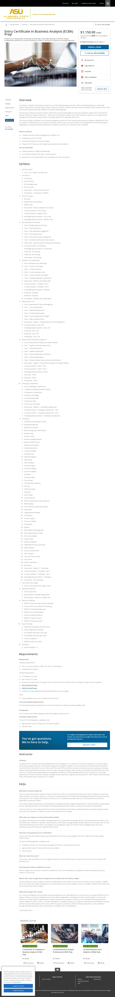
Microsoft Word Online (29, 685)
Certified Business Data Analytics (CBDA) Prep (92, 950)
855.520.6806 (9, 129)
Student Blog (97, 979)
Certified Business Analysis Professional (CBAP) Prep (63, 950)
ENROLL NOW (94, 47)
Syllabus (8, 104)
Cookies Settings (18, 990)
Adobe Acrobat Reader (29, 688)
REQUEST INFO (102, 89)
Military (80, 979)
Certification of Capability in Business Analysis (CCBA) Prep (33, 952)
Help (79, 983)
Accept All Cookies (18, 986)
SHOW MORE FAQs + (26, 910)
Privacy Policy (60, 992)
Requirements (9, 108)
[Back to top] (57, 976)
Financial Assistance (83, 981)
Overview (8, 100)
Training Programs (14, 24)
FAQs (6, 115)
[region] (18, 981)
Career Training (46, 979)
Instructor (8, 112)
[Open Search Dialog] (107, 3)
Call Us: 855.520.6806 (102, 24)
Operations (24, 24)
